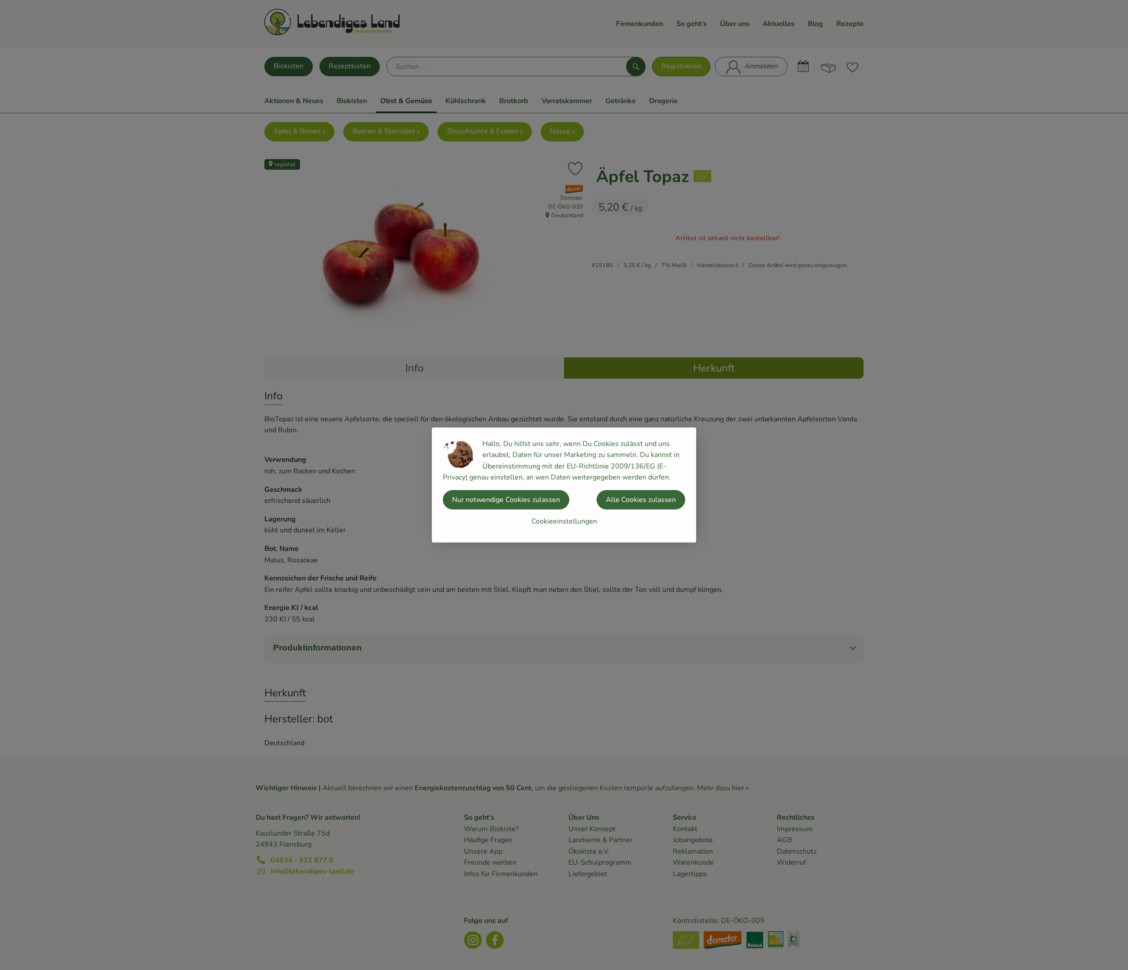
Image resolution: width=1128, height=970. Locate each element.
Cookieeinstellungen (564, 521)
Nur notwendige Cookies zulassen (506, 500)
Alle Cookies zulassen (641, 500)
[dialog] (564, 485)
